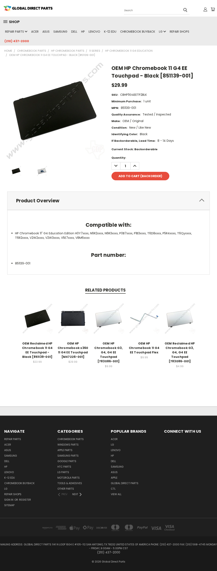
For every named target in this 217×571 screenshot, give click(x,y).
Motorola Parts (68, 477)
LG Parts (63, 472)
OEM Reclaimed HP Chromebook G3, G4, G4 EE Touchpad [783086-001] (180, 352)
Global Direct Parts (124, 483)
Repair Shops (179, 31)
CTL (113, 488)
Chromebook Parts (70, 439)
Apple (114, 477)
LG (161, 31)
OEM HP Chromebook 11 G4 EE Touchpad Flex (144, 347)
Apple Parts (64, 450)
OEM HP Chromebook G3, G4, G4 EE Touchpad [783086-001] (108, 352)
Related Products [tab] (105, 290)
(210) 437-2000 (16, 41)
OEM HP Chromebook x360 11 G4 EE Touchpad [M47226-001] (73, 350)
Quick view (37, 314)
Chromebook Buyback (137, 31)
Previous (210, 558)
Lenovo (94, 31)
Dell (74, 31)
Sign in (9, 500)
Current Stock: (134, 149)
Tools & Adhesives (69, 483)
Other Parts (65, 488)
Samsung (60, 31)
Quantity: (118, 158)
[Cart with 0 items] (213, 9)
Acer (35, 31)
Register (25, 500)
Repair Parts (15, 31)
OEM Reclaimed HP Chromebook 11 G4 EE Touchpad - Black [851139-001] (37, 350)
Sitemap (9, 505)
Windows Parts (68, 444)
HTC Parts (64, 466)
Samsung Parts (68, 455)
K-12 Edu (110, 31)
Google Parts (66, 461)
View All (116, 494)
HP (83, 31)
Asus (46, 31)
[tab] (108, 201)
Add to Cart (37, 322)
